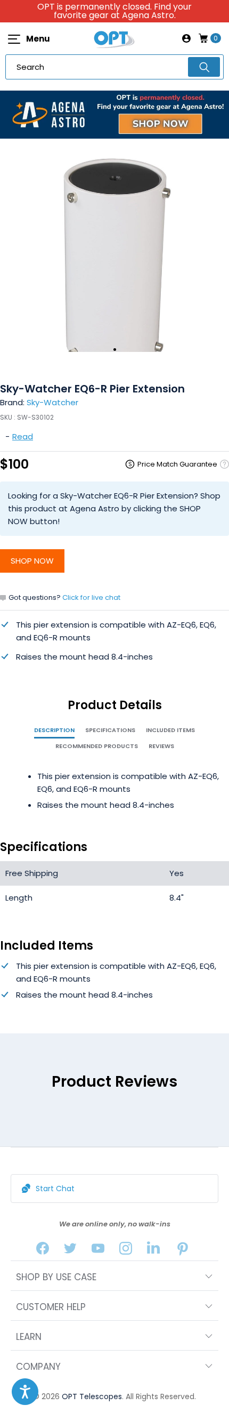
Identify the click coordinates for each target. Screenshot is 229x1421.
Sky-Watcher (52, 402)
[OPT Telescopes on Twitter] (70, 1251)
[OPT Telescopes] (114, 38)
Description (54, 730)
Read (22, 436)
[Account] (186, 38)
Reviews (161, 746)
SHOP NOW (32, 560)
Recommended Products (96, 746)
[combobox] (114, 66)
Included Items (170, 730)
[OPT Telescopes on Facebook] (42, 1251)
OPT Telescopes (92, 1396)
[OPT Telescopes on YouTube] (98, 1251)
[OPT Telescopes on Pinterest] (183, 1251)
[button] (25, 1391)
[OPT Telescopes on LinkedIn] (153, 1251)
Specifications (110, 730)
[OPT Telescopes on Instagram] (125, 1251)
